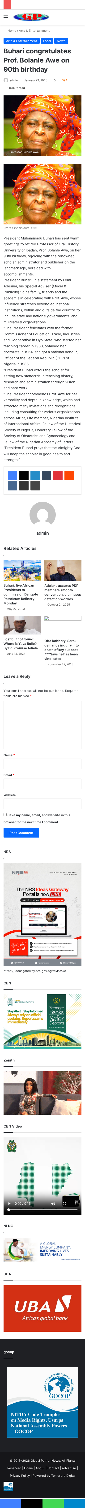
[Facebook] (12, 475)
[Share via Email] (24, 485)
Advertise (69, 1468)
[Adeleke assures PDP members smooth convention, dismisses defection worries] (62, 570)
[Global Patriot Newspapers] (31, 17)
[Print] (35, 485)
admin (14, 80)
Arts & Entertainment (34, 30)
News (61, 41)
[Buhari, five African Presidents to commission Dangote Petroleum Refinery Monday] (22, 570)
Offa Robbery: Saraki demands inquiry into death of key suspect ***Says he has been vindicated (61, 650)
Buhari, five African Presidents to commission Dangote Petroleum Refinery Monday (21, 594)
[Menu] (6, 19)
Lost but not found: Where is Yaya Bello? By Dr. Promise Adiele (21, 643)
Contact (53, 1468)
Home (11, 30)
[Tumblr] (46, 475)
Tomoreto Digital (63, 1475)
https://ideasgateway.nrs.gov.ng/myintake (35, 971)
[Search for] (79, 19)
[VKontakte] (12, 485)
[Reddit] (69, 475)
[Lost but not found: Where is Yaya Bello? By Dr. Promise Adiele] (22, 625)
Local (47, 41)
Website (10, 795)
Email (9, 775)
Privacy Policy (20, 1475)
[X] (24, 475)
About (40, 1468)
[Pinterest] (58, 475)
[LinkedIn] (35, 475)
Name (9, 755)
